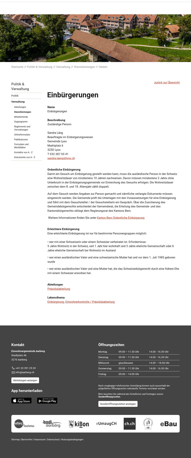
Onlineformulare (22, 134)
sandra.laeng (55, 158)
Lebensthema (56, 297)
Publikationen (21, 139)
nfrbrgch (25, 372)
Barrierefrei (27, 439)
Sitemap (15, 439)
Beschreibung (56, 120)
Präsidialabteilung (58, 289)
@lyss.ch (69, 158)
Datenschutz (53, 439)
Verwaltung (18, 101)
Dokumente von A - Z (24, 157)
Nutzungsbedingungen (72, 439)
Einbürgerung (55, 302)
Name (51, 107)
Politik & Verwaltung (20, 86)
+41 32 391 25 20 (26, 368)
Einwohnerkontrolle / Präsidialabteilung (90, 302)
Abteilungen (20, 107)
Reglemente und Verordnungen (22, 128)
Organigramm (21, 121)
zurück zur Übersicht (167, 82)
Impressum (40, 439)
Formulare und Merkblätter (21, 146)
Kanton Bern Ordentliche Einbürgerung (121, 217)
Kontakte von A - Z (23, 152)
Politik (15, 95)
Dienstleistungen (22, 112)
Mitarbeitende (21, 117)
